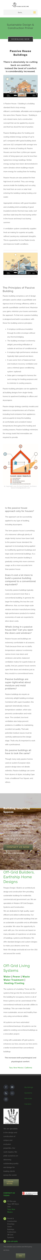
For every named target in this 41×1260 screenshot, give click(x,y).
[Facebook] (5, 1087)
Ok (20, 1256)
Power (16, 976)
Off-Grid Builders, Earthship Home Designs (19, 877)
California (28, 1068)
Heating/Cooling (14, 983)
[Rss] (5, 1093)
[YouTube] (12, 1087)
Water (7, 976)
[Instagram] (5, 1099)
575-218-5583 (12, 1241)
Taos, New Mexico (16, 1068)
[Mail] (12, 1093)
